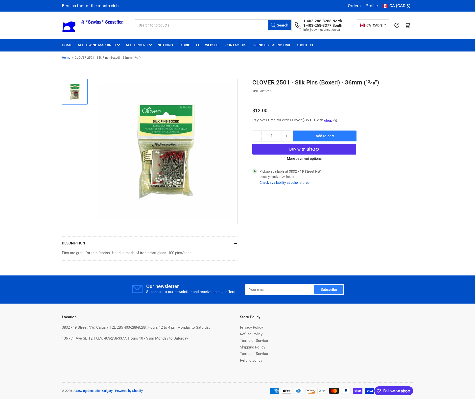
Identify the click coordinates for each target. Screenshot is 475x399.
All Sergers (136, 45)
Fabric (184, 45)
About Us (304, 45)
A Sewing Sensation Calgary (93, 391)
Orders (354, 5)
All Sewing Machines (97, 45)
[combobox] (213, 25)
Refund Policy (251, 334)
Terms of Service (254, 340)
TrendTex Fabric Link (271, 45)
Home (67, 45)
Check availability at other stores (284, 183)
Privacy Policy (251, 327)
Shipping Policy (252, 347)
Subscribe (329, 289)
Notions (165, 45)
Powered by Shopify (129, 391)
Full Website (207, 45)
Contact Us (235, 45)
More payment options (304, 158)
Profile (372, 5)
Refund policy (251, 360)
